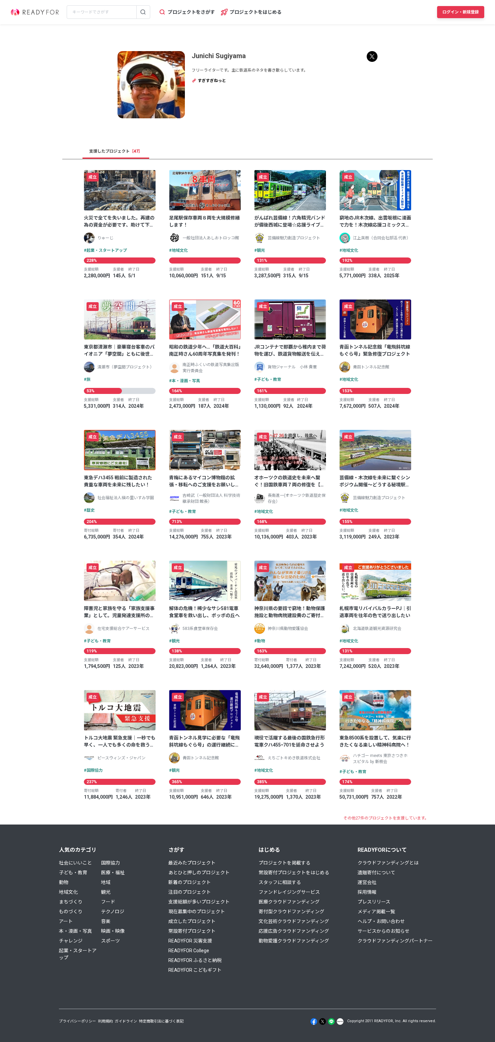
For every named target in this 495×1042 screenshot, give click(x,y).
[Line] (331, 1021)
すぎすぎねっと (211, 80)
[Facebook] (313, 1021)
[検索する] (143, 12)
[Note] (340, 1021)
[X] (322, 1021)
